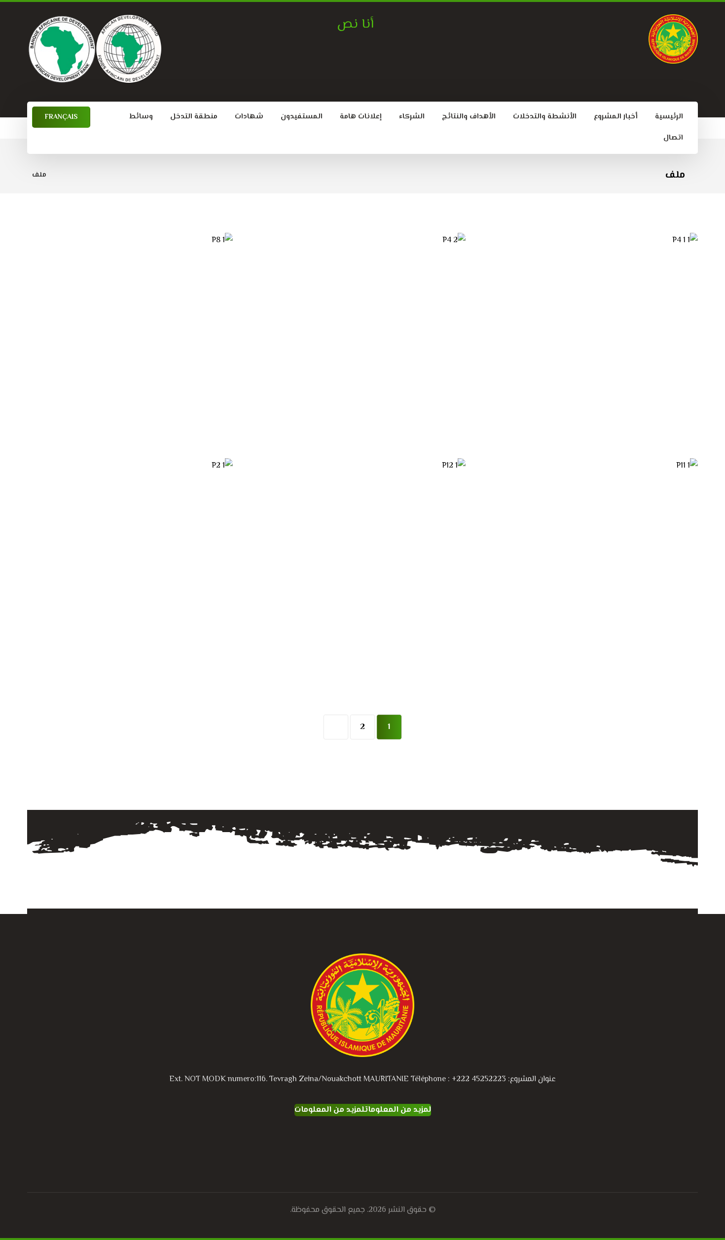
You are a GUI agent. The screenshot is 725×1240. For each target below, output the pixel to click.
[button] (382, 1143)
